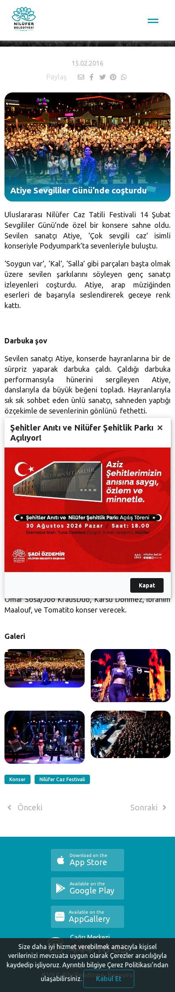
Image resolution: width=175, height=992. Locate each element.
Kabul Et (109, 978)
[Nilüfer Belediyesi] (24, 20)
